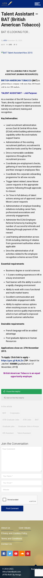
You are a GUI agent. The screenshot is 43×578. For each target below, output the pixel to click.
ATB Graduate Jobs (11, 420)
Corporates (14, 413)
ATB (5, 40)
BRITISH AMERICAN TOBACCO (16, 80)
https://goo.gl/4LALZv (12, 360)
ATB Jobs (27, 420)
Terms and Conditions (11, 538)
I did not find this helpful (15, 398)
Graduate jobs (8, 426)
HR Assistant (8, 433)
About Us (5, 528)
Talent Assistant (24, 433)
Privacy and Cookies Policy (14, 533)
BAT (4, 413)
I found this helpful (13, 391)
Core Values (24, 528)
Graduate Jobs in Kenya (28, 426)
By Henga (17, 575)
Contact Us (6, 544)
